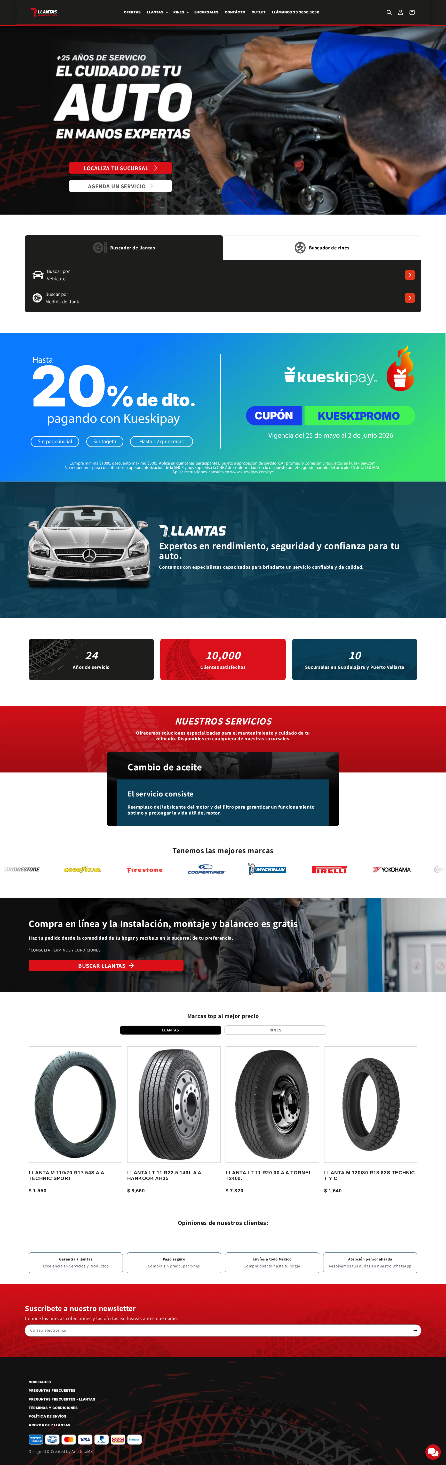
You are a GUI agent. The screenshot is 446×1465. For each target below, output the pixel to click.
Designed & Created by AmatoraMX (61, 1451)
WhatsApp (402, 1266)
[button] (157, 12)
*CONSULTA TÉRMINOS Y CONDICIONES (64, 950)
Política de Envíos (47, 1416)
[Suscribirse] (415, 1330)
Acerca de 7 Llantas (49, 1425)
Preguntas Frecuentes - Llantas (62, 1399)
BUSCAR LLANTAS (101, 965)
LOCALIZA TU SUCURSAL (116, 168)
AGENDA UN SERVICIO (117, 186)
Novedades (40, 1382)
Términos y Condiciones (53, 1408)
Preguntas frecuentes (52, 1390)
